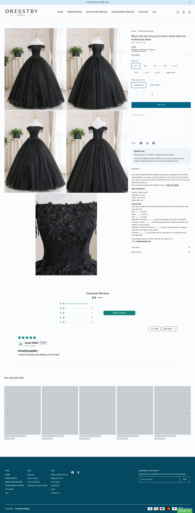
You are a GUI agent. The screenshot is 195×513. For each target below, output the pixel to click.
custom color (154, 85)
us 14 (147, 73)
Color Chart (135, 247)
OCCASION (143, 12)
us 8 (164, 66)
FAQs (53, 489)
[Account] (184, 12)
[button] (141, 143)
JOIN (184, 479)
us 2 (135, 66)
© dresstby (9, 509)
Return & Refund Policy (59, 475)
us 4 (145, 66)
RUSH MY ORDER (172, 185)
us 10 (175, 66)
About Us (30, 475)
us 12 (136, 73)
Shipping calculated (138, 50)
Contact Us (55, 493)
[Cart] (189, 12)
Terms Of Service (33, 482)
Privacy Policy (32, 478)
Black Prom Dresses (146, 31)
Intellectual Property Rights (37, 485)
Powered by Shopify (22, 509)
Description (135, 169)
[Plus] (152, 94)
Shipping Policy (57, 478)
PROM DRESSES (74, 12)
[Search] (178, 12)
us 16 (158, 73)
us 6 (155, 66)
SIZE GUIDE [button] (135, 55)
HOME (60, 12)
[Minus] (136, 94)
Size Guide (55, 485)
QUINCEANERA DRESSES (123, 12)
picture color (138, 85)
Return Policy (136, 252)
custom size (170, 73)
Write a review (119, 313)
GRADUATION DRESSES (96, 12)
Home (133, 31)
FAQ (154, 12)
